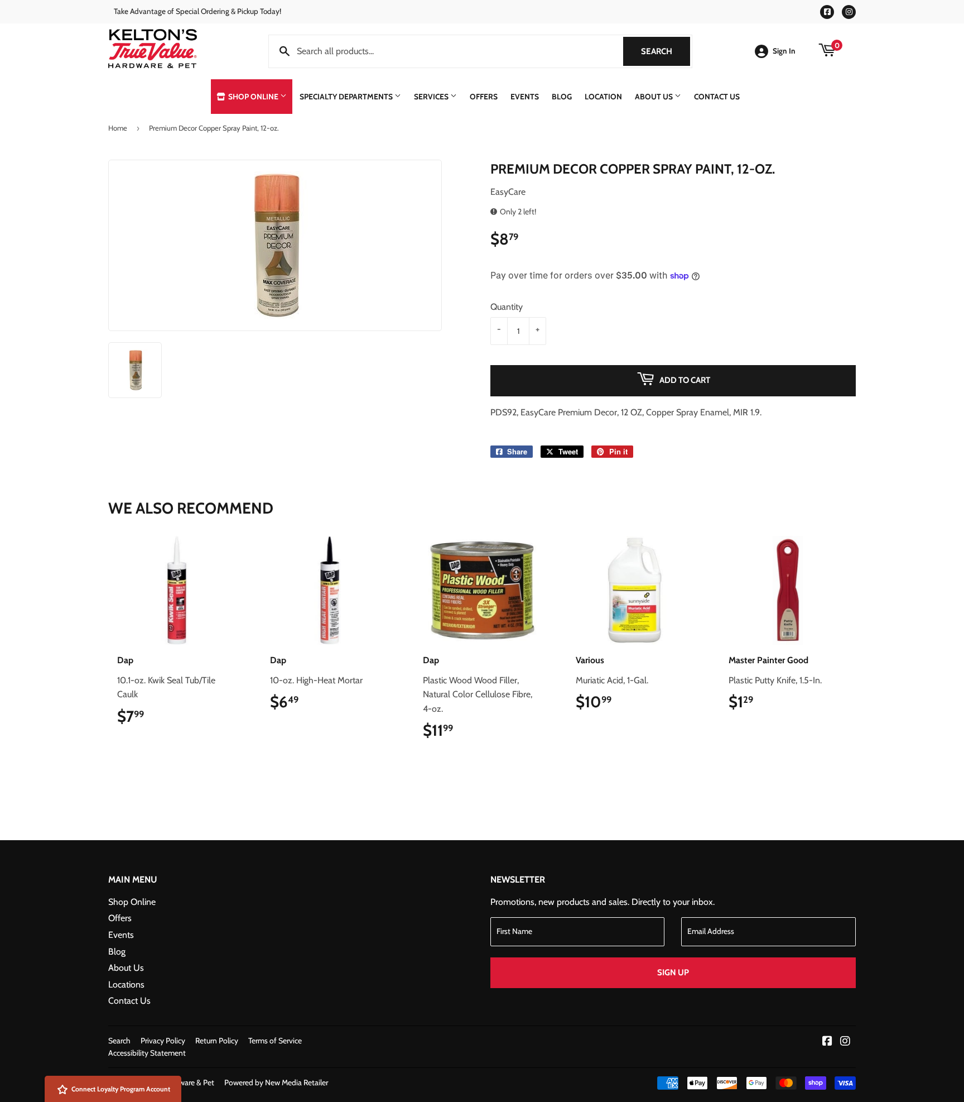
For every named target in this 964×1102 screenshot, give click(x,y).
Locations (126, 984)
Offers (484, 96)
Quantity (506, 306)
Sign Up (673, 972)
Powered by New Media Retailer (276, 1082)
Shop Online (253, 96)
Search (665, 51)
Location (603, 96)
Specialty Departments (347, 96)
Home (117, 127)
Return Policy (216, 1040)
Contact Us (717, 96)
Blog (562, 96)
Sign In (784, 50)
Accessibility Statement (147, 1052)
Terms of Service (275, 1040)
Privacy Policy (163, 1040)
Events (524, 96)
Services (432, 96)
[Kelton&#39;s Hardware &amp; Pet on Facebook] (827, 1042)
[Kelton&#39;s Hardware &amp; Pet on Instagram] (845, 1042)
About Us (654, 96)
